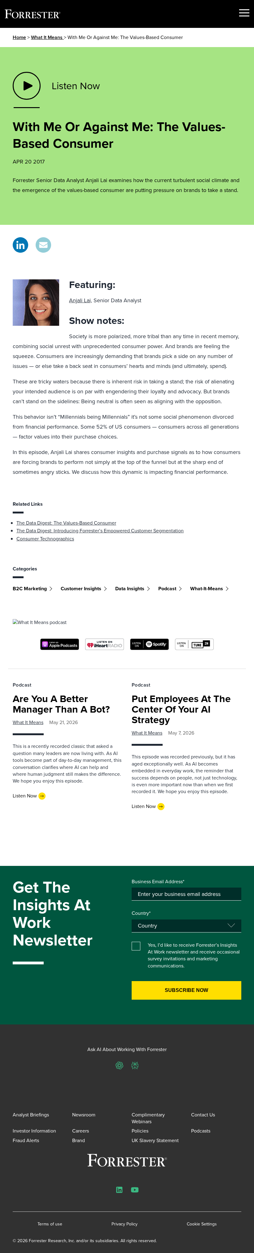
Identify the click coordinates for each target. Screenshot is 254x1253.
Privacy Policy (125, 1224)
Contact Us (203, 1114)
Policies (140, 1130)
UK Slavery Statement (155, 1140)
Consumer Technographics (45, 538)
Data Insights (129, 588)
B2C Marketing (30, 588)
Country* (141, 913)
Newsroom (83, 1114)
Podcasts (200, 1130)
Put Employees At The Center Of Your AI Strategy (181, 709)
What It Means (47, 37)
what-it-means (206, 588)
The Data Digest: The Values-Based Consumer (66, 522)
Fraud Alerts (26, 1140)
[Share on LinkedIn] (20, 245)
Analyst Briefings (31, 1114)
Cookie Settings (202, 1224)
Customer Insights (81, 588)
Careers (80, 1130)
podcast (167, 588)
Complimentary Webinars (148, 1118)
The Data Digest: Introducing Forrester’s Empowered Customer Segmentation (100, 530)
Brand (78, 1140)
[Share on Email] (43, 245)
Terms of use (49, 1224)
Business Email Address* (158, 881)
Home (19, 37)
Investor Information (34, 1130)
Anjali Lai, (80, 300)
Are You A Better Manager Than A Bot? (61, 704)
